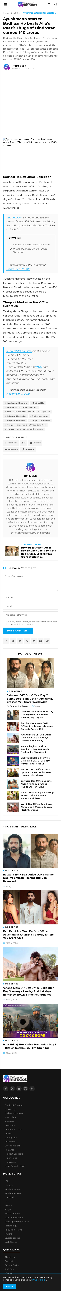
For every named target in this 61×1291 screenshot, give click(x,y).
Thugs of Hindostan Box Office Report (25, 429)
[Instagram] (25, 1088)
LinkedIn (37, 443)
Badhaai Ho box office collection (22, 407)
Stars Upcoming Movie (17, 1221)
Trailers (8, 1234)
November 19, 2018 (18, 393)
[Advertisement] (23, 104)
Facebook (12, 443)
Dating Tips (11, 1137)
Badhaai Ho (38, 403)
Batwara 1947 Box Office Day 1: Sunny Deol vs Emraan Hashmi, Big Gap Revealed (28, 878)
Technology (11, 1225)
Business (9, 1121)
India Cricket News (15, 1166)
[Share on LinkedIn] (20, 641)
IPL (6, 1181)
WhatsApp (13, 449)
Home (6, 13)
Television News (13, 1229)
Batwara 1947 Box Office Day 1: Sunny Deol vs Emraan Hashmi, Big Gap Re (37, 714)
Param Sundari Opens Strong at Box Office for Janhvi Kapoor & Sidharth (37, 795)
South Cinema (12, 1213)
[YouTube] (19, 1088)
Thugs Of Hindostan (40, 420)
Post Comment (18, 630)
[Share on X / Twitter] (13, 641)
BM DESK (30, 475)
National (9, 1197)
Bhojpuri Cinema (14, 1105)
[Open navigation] (5, 4)
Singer (8, 1209)
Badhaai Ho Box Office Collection (31, 244)
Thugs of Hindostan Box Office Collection (26, 425)
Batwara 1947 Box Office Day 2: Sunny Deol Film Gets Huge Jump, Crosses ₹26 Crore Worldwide (30, 699)
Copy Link (29, 449)
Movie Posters (12, 1189)
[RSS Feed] (32, 1088)
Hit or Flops (11, 1158)
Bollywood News (40, 416)
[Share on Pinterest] (40, 641)
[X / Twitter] (12, 1088)
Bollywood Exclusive (16, 416)
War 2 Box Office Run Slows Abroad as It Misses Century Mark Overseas (36, 807)
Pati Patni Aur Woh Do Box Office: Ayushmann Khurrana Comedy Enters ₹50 (37, 726)
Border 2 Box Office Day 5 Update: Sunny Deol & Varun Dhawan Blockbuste (36, 772)
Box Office (15, 13)
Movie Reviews (13, 1193)
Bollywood (45, 412)
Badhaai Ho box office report (20, 412)
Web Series (11, 1242)
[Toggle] (51, 237)
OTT (7, 1201)
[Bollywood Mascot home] (27, 4)
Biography (10, 1109)
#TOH (38, 366)
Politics (8, 1205)
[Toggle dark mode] (55, 4)
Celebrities (10, 1125)
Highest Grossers (14, 1154)
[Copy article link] (47, 641)
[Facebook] (5, 1088)
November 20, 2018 (18, 269)
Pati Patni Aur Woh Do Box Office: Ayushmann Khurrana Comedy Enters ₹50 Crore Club (28, 934)
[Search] (49, 4)
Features (9, 1149)
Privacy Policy (39, 1280)
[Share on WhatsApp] (27, 641)
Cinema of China (13, 1129)
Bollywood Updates (16, 420)
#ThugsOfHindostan (19, 351)
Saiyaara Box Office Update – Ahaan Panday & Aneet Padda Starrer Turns (37, 784)
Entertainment (12, 1145)
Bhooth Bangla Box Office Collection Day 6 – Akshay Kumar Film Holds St (35, 761)
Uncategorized (12, 1238)
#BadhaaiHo (14, 217)
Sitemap (9, 1273)
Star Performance (14, 1217)
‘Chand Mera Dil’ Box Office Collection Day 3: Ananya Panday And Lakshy (36, 737)
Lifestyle (9, 1185)
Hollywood (10, 1162)
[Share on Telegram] (34, 641)
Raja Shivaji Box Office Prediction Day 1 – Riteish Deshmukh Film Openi (35, 749)
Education (10, 1141)
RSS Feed (10, 1269)
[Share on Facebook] (6, 641)
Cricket (8, 1133)
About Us (10, 1257)
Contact (9, 1261)
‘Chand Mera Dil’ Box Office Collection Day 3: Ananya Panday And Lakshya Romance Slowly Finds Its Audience (28, 991)
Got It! (9, 1286)
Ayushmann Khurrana (17, 403)
